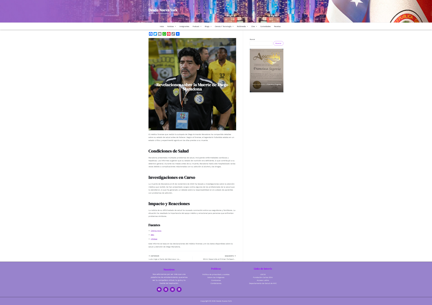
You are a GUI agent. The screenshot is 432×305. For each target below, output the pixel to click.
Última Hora (156, 231)
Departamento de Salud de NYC (263, 283)
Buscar (252, 39)
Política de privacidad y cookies (216, 274)
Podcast (196, 26)
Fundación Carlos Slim (263, 277)
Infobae (154, 239)
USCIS (263, 274)
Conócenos (216, 280)
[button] (175, 26)
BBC (152, 235)
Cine (253, 26)
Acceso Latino (263, 280)
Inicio (162, 26)
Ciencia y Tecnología (223, 26)
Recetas (277, 26)
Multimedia (241, 26)
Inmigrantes (184, 26)
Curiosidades (265, 26)
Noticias (170, 26)
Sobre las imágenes (215, 277)
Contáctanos (216, 283)
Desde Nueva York (163, 9)
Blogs (207, 26)
